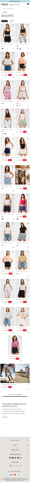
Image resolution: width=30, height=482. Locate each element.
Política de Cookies (16, 479)
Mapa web (22, 480)
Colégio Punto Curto (6, 186)
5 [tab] (5, 24)
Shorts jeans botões (21, 72)
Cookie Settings (24, 479)
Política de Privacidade (6, 479)
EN (20, 465)
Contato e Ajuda (15, 440)
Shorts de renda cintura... (7, 44)
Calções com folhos (21, 186)
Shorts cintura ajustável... (22, 214)
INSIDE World (15, 450)
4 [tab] (4, 24)
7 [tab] (7, 53)
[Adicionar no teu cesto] (13, 49)
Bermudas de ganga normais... (9, 242)
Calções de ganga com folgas (8, 384)
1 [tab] (16, 24)
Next (13, 33)
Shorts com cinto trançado (8, 214)
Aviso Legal (16, 480)
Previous (2, 33)
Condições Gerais (9, 480)
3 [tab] (3, 24)
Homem (17, 4)
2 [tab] (2, 24)
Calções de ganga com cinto (16, 356)
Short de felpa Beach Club (23, 157)
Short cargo (19, 129)
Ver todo (4, 21)
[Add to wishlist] (13, 24)
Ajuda (15, 445)
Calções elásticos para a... (8, 101)
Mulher (11, 4)
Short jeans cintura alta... (7, 157)
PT (17, 465)
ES (14, 465)
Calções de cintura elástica (23, 299)
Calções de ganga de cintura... (9, 328)
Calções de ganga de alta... (8, 271)
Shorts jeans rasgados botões (8, 72)
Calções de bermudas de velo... (9, 129)
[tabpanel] (15, 345)
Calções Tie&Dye (5, 299)
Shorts (12, 21)
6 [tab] (6, 24)
